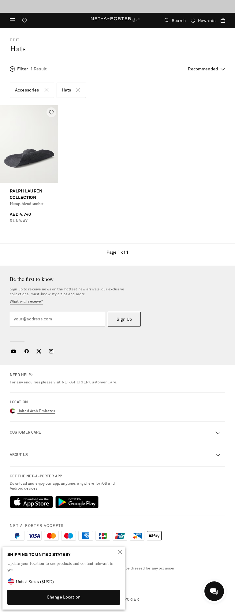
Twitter (38, 351)
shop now (150, 6)
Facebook (26, 351)
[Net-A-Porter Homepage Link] (118, 20)
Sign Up (124, 319)
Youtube (13, 351)
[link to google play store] (77, 502)
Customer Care (102, 382)
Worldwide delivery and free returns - (117, 6)
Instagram (51, 351)
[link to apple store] (31, 502)
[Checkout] (220, 20)
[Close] (120, 552)
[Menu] (12, 20)
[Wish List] (24, 21)
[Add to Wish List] (51, 112)
